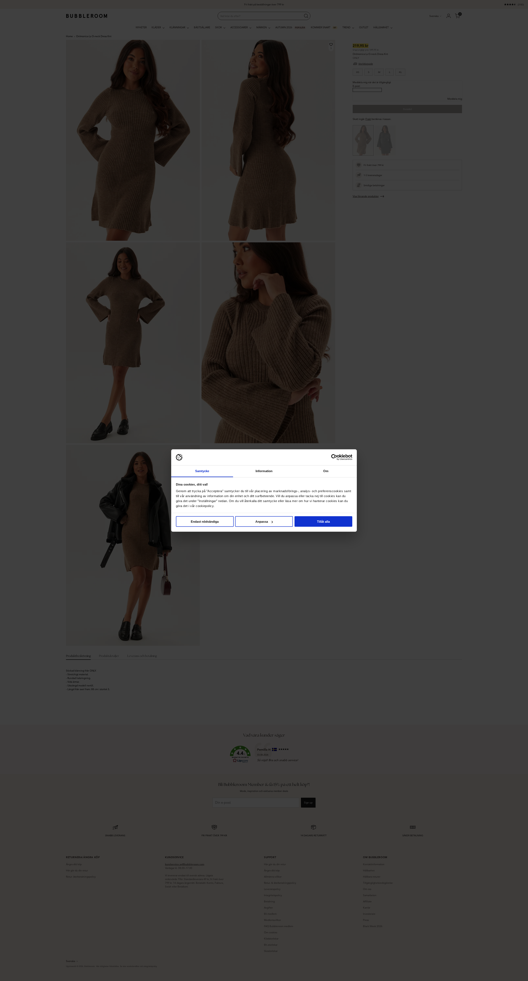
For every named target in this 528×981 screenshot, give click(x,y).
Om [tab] (325, 471)
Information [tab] (264, 471)
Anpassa (261, 521)
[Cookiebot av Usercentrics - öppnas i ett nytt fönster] (334, 457)
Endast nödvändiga (205, 521)
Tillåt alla (323, 521)
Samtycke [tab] (202, 471)
